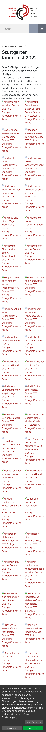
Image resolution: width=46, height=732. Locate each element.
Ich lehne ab (12, 728)
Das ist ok (33, 728)
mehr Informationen (34, 722)
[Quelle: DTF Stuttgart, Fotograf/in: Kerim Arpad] (11, 110)
